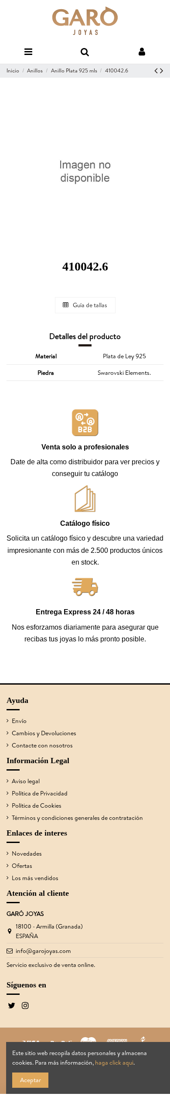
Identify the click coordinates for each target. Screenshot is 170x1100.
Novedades (27, 853)
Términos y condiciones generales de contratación (77, 817)
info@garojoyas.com (43, 950)
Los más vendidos (35, 878)
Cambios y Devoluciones (44, 733)
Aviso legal (26, 781)
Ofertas (22, 865)
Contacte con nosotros (42, 745)
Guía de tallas (89, 305)
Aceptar (30, 1080)
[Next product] (161, 70)
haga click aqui (114, 1062)
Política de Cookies (36, 805)
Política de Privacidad (40, 793)
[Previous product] (157, 70)
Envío (19, 720)
